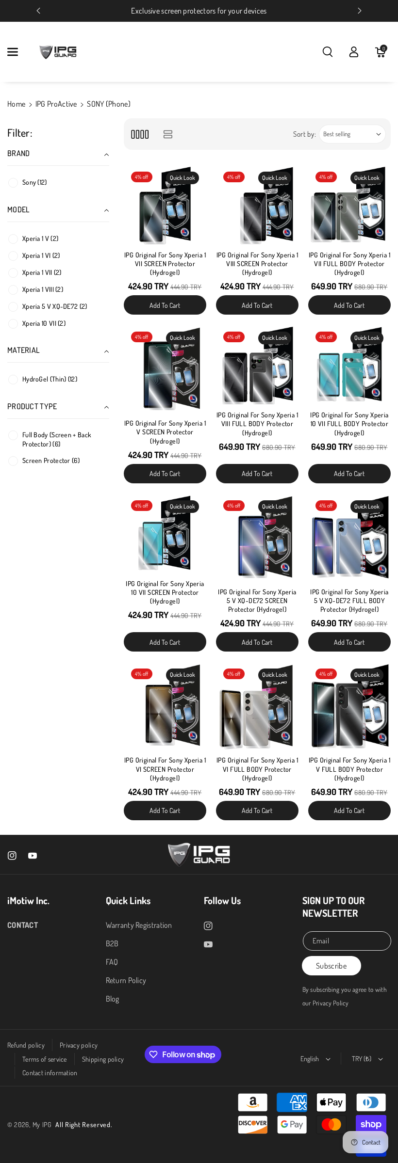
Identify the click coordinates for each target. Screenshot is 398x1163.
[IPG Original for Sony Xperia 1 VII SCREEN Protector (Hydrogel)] (165, 205)
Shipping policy (103, 1059)
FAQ (112, 962)
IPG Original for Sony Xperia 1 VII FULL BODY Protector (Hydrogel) (349, 263)
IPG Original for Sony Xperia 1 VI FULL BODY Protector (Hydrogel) (257, 768)
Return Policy (126, 980)
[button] (18, 52)
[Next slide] (359, 10)
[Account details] (354, 52)
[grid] (139, 134)
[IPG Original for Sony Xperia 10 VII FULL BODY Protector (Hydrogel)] (349, 365)
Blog (112, 999)
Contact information (50, 1072)
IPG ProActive (56, 104)
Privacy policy (79, 1045)
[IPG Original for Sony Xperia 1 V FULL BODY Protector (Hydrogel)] (349, 706)
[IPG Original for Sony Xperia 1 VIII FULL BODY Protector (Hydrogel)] (257, 365)
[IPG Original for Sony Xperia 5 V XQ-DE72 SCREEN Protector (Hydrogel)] (257, 538)
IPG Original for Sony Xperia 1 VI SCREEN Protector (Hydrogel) (165, 768)
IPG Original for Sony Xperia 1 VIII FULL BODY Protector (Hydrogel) (257, 423)
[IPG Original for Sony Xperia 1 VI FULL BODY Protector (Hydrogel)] (257, 706)
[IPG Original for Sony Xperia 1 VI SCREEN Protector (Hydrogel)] (165, 706)
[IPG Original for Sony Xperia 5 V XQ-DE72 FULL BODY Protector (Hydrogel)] (349, 538)
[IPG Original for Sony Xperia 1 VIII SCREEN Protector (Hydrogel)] (257, 205)
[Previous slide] (38, 10)
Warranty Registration (139, 925)
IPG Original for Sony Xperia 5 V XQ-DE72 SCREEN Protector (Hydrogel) (257, 600)
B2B (112, 943)
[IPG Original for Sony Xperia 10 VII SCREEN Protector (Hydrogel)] (165, 534)
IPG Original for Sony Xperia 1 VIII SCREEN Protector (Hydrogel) (257, 263)
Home (16, 104)
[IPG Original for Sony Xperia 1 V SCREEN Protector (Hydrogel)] (165, 369)
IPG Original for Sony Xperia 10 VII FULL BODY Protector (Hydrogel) (349, 423)
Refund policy (26, 1045)
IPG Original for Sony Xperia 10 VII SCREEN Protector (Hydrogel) (165, 592)
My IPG (42, 1124)
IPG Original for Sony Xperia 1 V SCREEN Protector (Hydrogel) (165, 432)
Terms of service (44, 1059)
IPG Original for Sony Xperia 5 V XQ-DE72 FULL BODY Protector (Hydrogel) (349, 600)
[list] (168, 134)
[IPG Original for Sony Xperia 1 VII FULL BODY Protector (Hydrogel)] (349, 205)
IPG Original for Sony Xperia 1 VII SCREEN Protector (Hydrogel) (165, 263)
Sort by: (304, 134)
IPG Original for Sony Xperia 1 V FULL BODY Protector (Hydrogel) (349, 768)
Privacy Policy (330, 1003)
